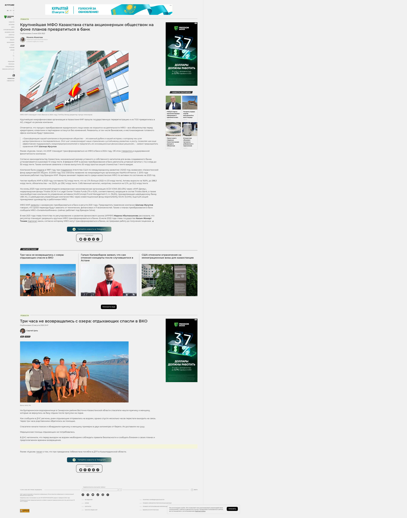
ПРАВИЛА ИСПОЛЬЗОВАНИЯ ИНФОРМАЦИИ (155, 506)
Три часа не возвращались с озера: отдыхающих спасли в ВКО (42, 256)
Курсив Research (8, 29)
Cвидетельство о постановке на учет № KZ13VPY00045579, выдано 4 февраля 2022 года (45, 497)
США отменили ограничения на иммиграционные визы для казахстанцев (168, 256)
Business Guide (9, 32)
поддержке (66, 170)
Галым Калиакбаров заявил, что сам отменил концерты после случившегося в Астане (107, 257)
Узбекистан (10, 81)
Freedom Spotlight (8, 69)
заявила (35, 205)
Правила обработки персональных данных (157, 503)
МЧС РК (27, 336)
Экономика (10, 42)
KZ (13, 10)
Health (12, 40)
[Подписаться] (120, 490)
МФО (22, 46)
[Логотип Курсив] (9, 5)
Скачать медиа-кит (91, 510)
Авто (12, 27)
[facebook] (108, 495)
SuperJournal (9, 37)
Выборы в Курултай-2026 (151, 510)
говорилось (127, 151)
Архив (12, 50)
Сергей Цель (32, 331)
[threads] (103, 495)
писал (39, 452)
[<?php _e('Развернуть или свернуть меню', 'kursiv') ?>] (13, 75)
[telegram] (88, 495)
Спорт (12, 45)
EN (10, 10)
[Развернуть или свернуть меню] (13, 56)
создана (40, 170)
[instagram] (83, 495)
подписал (32, 221)
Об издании (88, 499)
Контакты (88, 506)
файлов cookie (200, 511)
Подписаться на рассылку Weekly (94, 487)
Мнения (11, 47)
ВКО (22, 336)
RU (7, 10)
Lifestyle (11, 35)
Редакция (11, 61)
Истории (11, 24)
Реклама (11, 64)
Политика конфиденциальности (153, 499)
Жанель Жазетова (34, 37)
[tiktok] (98, 495)
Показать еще (108, 307)
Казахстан (10, 78)
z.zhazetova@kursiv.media (34, 41)
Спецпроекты (10, 66)
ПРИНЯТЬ (232, 509)
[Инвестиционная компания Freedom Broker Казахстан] (9, 16)
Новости (11, 22)
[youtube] (93, 495)
